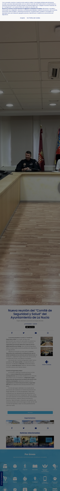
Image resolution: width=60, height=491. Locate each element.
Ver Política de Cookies (33, 18)
